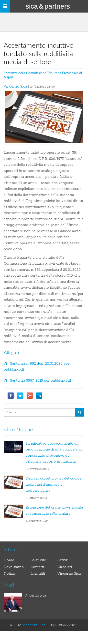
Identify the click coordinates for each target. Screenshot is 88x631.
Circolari (64, 567)
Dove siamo (14, 567)
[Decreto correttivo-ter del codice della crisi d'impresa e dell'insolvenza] (15, 482)
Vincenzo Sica (15, 86)
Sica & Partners (48, 6)
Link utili (38, 573)
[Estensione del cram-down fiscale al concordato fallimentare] (15, 511)
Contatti (37, 567)
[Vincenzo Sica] (14, 602)
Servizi (62, 560)
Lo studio (38, 560)
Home (9, 560)
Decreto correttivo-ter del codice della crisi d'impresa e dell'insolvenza (53, 484)
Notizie (10, 573)
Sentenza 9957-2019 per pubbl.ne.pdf (40, 380)
